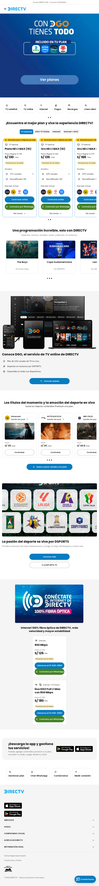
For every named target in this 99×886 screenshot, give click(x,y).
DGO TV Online (42, 131)
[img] (5, 9)
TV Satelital (26, 131)
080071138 (43, 2)
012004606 (61, 2)
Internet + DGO (71, 131)
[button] (48, 117)
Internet (56, 131)
